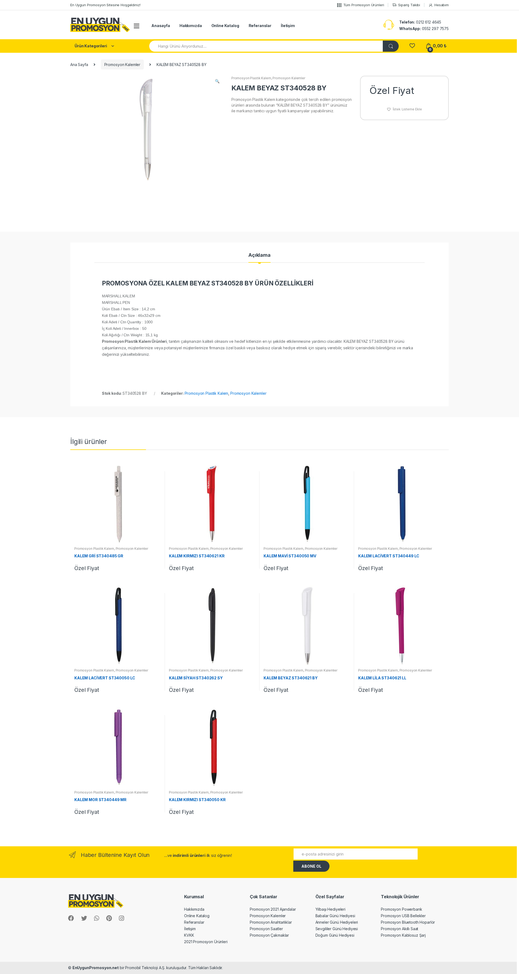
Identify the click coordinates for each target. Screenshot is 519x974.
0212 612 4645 (420, 22)
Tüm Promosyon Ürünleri (363, 5)
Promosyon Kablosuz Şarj (403, 935)
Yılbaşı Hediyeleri (330, 909)
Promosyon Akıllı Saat (399, 928)
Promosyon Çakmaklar (269, 935)
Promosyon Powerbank (401, 909)
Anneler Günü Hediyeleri (336, 922)
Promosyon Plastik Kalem (251, 78)
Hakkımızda (190, 25)
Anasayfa (160, 25)
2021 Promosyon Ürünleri (206, 941)
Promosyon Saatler (266, 928)
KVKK (189, 935)
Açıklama (259, 255)
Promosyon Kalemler (122, 64)
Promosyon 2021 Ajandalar (273, 909)
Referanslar (260, 25)
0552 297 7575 (424, 28)
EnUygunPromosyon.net (95, 967)
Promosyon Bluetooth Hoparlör (408, 922)
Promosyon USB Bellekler (403, 915)
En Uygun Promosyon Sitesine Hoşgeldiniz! (105, 5)
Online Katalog (225, 25)
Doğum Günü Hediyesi (334, 935)
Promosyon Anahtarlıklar (271, 922)
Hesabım (441, 5)
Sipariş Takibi (409, 5)
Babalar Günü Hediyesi (335, 915)
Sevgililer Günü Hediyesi (336, 928)
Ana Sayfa (79, 64)
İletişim (288, 25)
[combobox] (266, 46)
